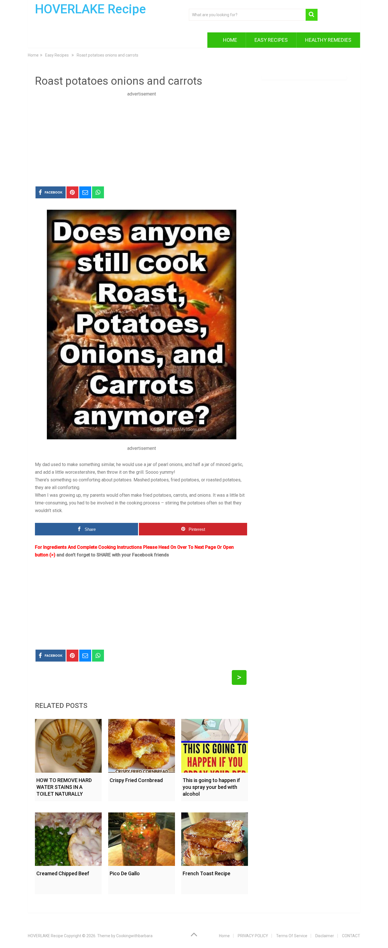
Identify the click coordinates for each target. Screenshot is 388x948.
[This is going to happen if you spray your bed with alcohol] (214, 744)
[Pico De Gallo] (141, 838)
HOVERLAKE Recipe (90, 9)
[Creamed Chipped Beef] (68, 838)
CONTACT (351, 936)
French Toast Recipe (206, 873)
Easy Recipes (271, 40)
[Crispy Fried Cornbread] (141, 744)
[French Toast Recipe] (214, 838)
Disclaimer (324, 936)
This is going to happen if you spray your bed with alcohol (211, 787)
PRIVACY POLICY (253, 936)
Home (230, 40)
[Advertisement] (141, 137)
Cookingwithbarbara (134, 936)
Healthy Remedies (328, 40)
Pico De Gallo (125, 873)
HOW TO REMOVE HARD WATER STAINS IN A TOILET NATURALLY (64, 787)
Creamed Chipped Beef (62, 873)
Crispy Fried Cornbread (136, 780)
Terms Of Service (291, 936)
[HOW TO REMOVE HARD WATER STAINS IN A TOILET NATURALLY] (68, 744)
